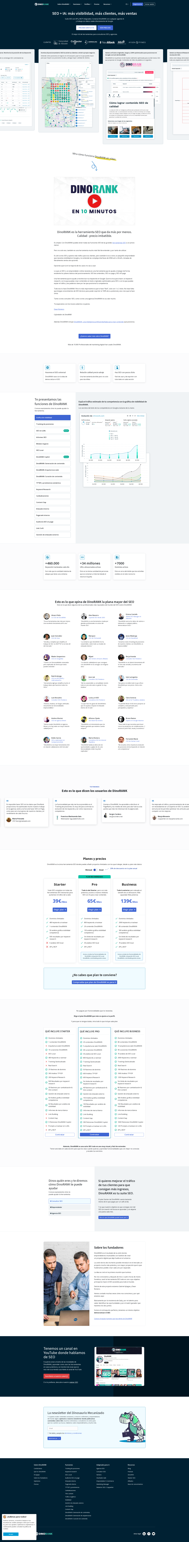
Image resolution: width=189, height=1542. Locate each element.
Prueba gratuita (86, 28)
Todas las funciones (48, 250)
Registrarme (137, 4)
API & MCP (44, 245)
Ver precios (105, 28)
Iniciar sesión (149, 4)
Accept (11, 1534)
